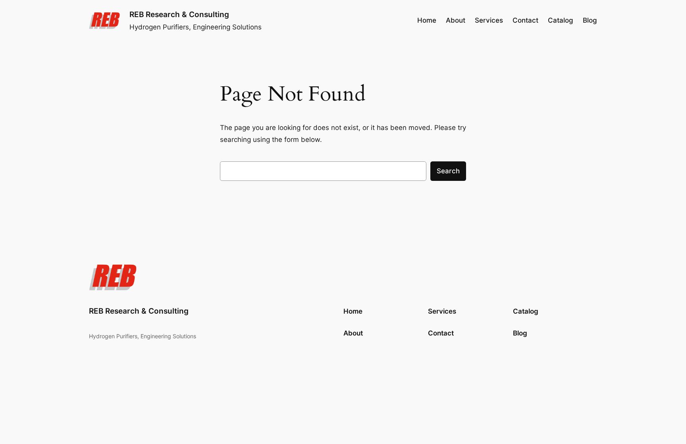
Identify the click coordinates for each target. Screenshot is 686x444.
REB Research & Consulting (179, 14)
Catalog (525, 311)
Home (426, 20)
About (353, 333)
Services (442, 311)
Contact (441, 333)
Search (448, 171)
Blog (520, 333)
